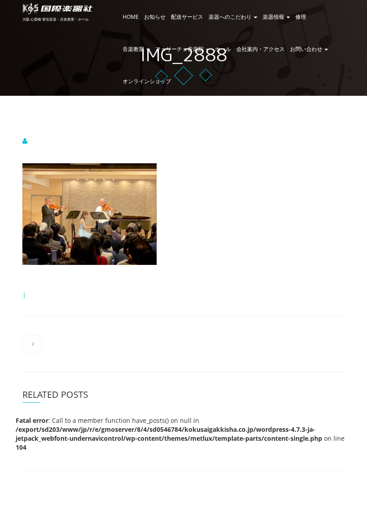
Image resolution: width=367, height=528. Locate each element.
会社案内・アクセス (260, 49)
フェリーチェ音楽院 (180, 49)
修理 (300, 17)
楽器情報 (274, 17)
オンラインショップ (147, 81)
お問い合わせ (307, 49)
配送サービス (187, 17)
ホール (223, 49)
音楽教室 (134, 49)
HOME (131, 17)
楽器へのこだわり (231, 17)
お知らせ (155, 17)
